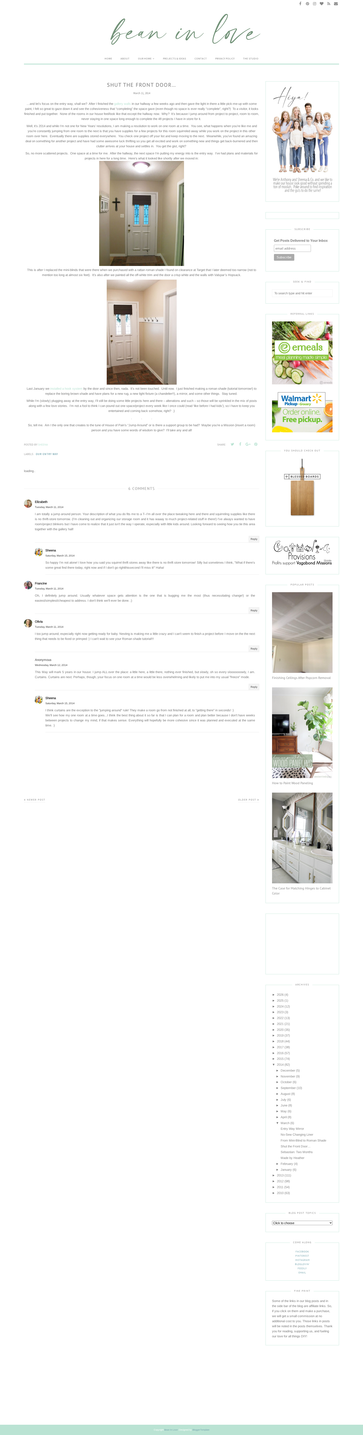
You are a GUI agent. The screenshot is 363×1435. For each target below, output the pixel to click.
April (284, 1117)
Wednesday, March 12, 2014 (51, 665)
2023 (280, 1012)
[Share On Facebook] (240, 444)
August (285, 1094)
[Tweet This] (232, 444)
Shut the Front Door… (296, 1146)
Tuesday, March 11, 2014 (49, 507)
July (283, 1099)
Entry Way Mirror (292, 1128)
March (285, 1123)
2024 (280, 1006)
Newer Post (36, 799)
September (288, 1088)
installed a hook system (66, 388)
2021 (280, 1024)
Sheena (50, 550)
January (286, 1169)
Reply (254, 539)
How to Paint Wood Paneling (292, 783)
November (288, 1076)
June (284, 1105)
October (286, 1082)
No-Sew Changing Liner (297, 1134)
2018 (280, 1041)
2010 (280, 1193)
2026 (280, 994)
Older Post (247, 799)
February (287, 1163)
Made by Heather (292, 1158)
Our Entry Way (47, 454)
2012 (280, 1181)
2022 (280, 1018)
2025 (280, 1000)
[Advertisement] (298, 940)
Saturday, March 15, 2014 (60, 555)
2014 (280, 1064)
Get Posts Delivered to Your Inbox (301, 240)
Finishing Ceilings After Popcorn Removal (301, 678)
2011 (280, 1187)
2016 (280, 1053)
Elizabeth (41, 502)
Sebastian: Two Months (297, 1152)
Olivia (39, 621)
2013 (280, 1175)
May (284, 1111)
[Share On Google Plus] (248, 444)
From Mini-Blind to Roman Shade (303, 1140)
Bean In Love (171, 1429)
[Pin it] (255, 444)
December (288, 1070)
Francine (41, 583)
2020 (280, 1029)
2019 (280, 1035)
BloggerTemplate (200, 1429)
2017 (280, 1047)
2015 (280, 1058)
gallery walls (122, 103)
